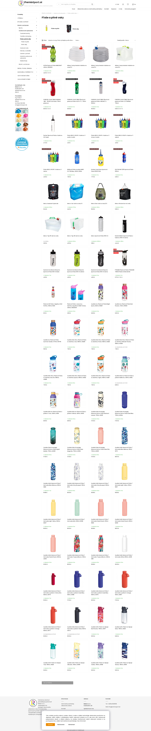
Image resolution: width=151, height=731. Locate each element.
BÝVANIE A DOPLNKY (23, 22)
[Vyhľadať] (58, 4)
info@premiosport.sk (114, 707)
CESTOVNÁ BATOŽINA (23, 75)
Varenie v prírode (25, 53)
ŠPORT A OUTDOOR (23, 25)
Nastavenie (60, 724)
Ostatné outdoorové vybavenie (26, 57)
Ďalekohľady (23, 61)
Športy (20, 28)
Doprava (113, 9)
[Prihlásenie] (123, 4)
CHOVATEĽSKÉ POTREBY (24, 79)
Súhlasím (50, 724)
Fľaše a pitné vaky (25, 39)
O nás (120, 9)
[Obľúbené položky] (128, 4)
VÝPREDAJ (20, 18)
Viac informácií (81, 721)
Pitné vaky (24, 44)
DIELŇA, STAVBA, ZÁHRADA (25, 68)
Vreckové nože (24, 48)
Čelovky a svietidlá (25, 51)
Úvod (73, 9)
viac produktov (47, 683)
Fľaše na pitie (25, 42)
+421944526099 (112, 704)
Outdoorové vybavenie (26, 30)
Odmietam (71, 724)
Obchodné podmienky (67, 704)
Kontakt (106, 9)
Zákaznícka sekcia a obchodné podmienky (89, 9)
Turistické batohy (25, 33)
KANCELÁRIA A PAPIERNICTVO (25, 72)
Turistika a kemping (25, 36)
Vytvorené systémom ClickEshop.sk (75, 730)
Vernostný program (130, 9)
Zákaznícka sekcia (66, 705)
